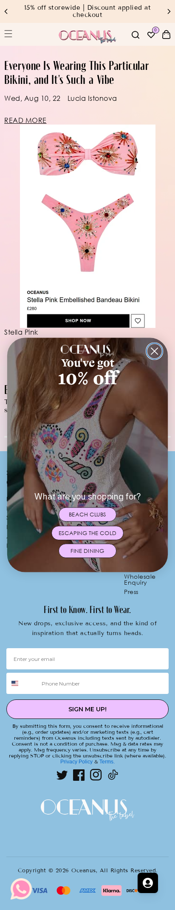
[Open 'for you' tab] (148, 883)
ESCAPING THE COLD (87, 533)
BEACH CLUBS (87, 514)
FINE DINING (87, 551)
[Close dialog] (155, 351)
